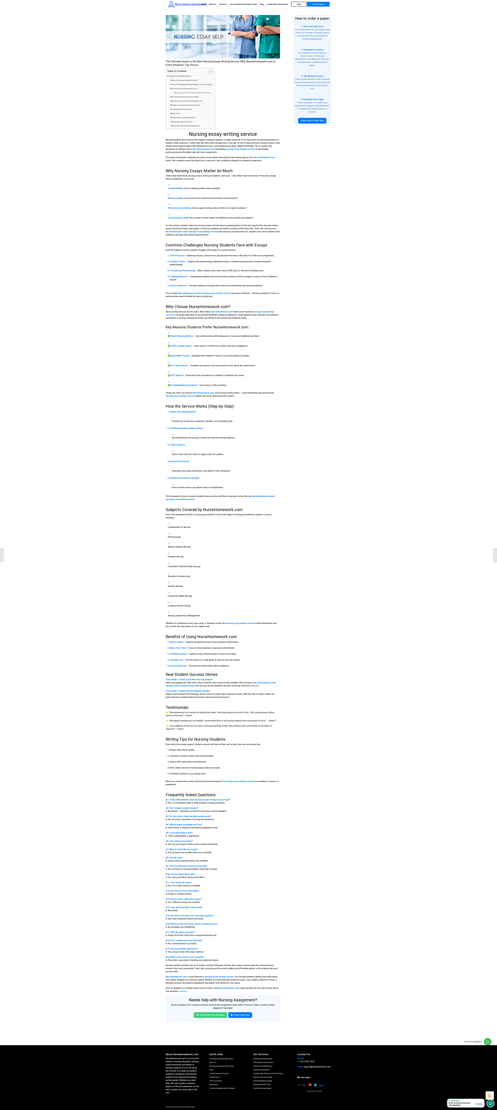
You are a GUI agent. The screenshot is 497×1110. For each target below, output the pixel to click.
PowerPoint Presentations (262, 1066)
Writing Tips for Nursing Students (183, 118)
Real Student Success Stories (181, 109)
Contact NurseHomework (219, 1073)
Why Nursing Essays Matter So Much (184, 80)
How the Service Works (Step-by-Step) (185, 97)
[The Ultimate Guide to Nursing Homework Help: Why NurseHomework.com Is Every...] (495, 555)
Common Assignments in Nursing (222, 1088)
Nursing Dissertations (261, 1070)
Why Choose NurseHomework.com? (184, 89)
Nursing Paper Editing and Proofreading (268, 1073)
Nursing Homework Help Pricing (221, 1066)
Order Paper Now (241, 1015)
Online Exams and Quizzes (263, 1062)
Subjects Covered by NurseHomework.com (187, 101)
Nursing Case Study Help (262, 1077)
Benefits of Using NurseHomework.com (185, 105)
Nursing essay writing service (179, 76)
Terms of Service (216, 1081)
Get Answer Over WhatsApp (212, 1015)
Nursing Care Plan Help (261, 1084)
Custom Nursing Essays (262, 1088)
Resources (214, 1084)
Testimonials (175, 113)
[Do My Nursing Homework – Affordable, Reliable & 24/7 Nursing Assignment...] (2, 555)
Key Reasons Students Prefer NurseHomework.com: (193, 93)
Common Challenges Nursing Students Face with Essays (191, 84)
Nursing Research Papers (262, 1081)
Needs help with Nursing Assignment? (185, 126)
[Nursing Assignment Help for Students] (223, 36)
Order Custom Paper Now (312, 120)
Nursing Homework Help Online (221, 1059)
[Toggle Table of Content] (209, 71)
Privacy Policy (215, 1077)
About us (213, 1062)
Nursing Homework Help (262, 1059)
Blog (211, 1070)
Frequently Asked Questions (181, 122)
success (183, 991)
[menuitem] (203, 4)
